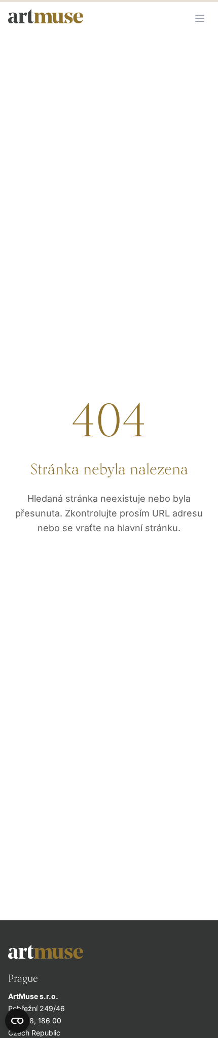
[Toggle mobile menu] (200, 18)
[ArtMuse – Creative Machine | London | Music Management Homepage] (45, 16)
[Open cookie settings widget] (17, 1021)
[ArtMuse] (109, 952)
